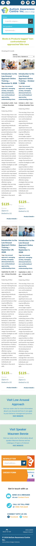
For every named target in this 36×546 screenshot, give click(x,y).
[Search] (8, 3)
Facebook (14, 517)
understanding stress (8, 99)
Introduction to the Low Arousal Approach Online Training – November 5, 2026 (9, 78)
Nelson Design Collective (13, 542)
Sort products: (7, 26)
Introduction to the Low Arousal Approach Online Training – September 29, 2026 (9, 246)
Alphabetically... (10, 30)
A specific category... (12, 21)
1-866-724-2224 (21, 507)
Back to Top (7, 531)
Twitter (25, 517)
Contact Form (23, 497)
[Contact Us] (33, 3)
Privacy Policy (28, 532)
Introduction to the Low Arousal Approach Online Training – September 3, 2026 (26, 246)
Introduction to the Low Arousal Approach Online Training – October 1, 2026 (26, 78)
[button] (18, 407)
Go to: (5, 17)
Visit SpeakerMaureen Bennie (18, 431)
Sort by (15, 55)
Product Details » (12, 219)
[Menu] (3, 3)
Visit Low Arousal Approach (18, 402)
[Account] (22, 3)
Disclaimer (29, 530)
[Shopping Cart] (28, 3)
